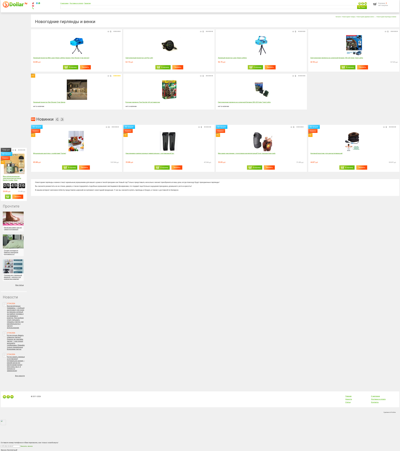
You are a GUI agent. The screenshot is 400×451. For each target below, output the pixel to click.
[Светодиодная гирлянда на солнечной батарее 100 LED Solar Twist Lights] (354, 45)
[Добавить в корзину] (8, 197)
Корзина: (381, 3)
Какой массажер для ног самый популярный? (13, 228)
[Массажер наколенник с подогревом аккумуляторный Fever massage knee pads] (168, 141)
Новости (348, 399)
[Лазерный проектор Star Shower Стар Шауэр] (77, 90)
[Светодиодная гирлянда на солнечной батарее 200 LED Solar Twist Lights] (261, 90)
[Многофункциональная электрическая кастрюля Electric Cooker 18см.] (14, 164)
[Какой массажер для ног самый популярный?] (13, 219)
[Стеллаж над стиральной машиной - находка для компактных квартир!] (13, 266)
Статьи (348, 402)
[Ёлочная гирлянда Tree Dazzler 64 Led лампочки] (169, 90)
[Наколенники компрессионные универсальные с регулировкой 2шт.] (76, 141)
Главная (348, 396)
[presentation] (57, 119)
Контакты (375, 402)
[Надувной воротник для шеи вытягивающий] (260, 141)
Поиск (363, 7)
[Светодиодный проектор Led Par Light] (169, 45)
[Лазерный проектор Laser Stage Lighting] (262, 45)
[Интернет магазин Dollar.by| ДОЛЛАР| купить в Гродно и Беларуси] (15, 7)
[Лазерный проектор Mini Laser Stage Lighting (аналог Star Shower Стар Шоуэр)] (77, 45)
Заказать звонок (26, 446)
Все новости (20, 376)
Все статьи (19, 285)
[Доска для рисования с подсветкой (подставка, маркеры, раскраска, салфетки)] (353, 141)
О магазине (64, 3)
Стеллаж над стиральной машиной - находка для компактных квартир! (13, 277)
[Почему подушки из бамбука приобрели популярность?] (13, 241)
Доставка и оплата (76, 3)
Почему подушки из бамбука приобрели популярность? (11, 252)
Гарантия (87, 3)
